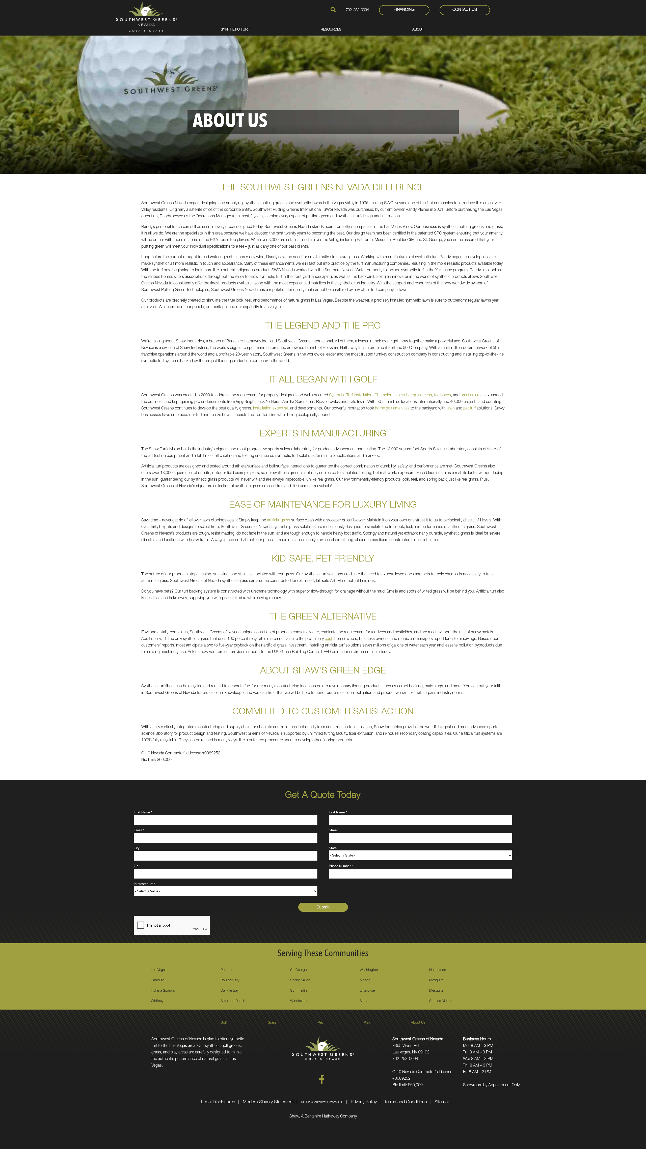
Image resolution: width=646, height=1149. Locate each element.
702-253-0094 (357, 10)
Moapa (365, 980)
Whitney (157, 1001)
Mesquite (436, 980)
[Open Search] (333, 9)
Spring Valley (300, 980)
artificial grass (278, 521)
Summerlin (298, 991)
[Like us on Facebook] (322, 1083)
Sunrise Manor (440, 1001)
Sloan (364, 1001)
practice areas (472, 396)
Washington (369, 970)
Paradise (157, 980)
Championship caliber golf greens (403, 396)
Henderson (437, 970)
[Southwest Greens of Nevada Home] (146, 16)
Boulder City (230, 980)
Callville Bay (229, 991)
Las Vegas (159, 970)
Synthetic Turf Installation (350, 396)
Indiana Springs (163, 991)
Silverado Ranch (233, 1001)
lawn (451, 409)
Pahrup (226, 970)
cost (328, 639)
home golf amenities (392, 409)
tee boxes (442, 396)
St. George (298, 970)
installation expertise (270, 409)
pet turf (469, 409)
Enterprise (367, 991)
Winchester (298, 1001)
